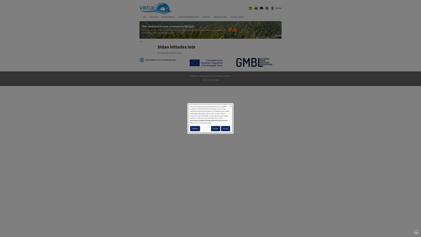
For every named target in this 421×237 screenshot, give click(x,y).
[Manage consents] (416, 232)
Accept (225, 128)
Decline (215, 128)
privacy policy (206, 123)
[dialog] (210, 118)
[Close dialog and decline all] (230, 105)
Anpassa (195, 128)
